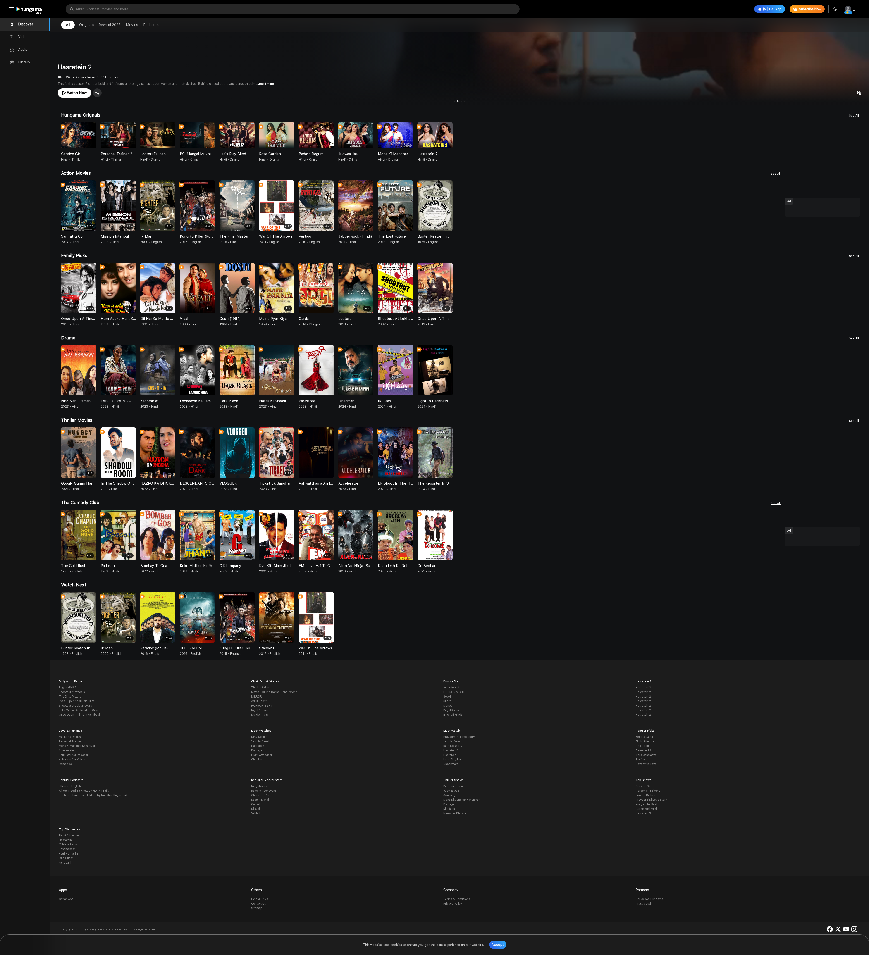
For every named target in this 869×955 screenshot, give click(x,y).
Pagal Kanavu (452, 710)
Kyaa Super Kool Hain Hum (76, 701)
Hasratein (257, 746)
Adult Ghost (259, 701)
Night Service (260, 710)
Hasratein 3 (643, 813)
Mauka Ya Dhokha (70, 736)
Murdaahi (65, 862)
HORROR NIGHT (262, 705)
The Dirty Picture (70, 696)
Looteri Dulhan (645, 795)
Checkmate (66, 750)
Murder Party (260, 714)
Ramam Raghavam (263, 790)
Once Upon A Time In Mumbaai (79, 714)
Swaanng (449, 795)
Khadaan (449, 808)
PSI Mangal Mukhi (647, 808)
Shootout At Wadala (72, 692)
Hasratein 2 (643, 687)
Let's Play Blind (453, 759)
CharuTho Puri (260, 795)
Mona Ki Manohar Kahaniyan (77, 746)
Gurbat (255, 804)
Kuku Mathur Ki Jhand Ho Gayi (78, 710)
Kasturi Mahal (260, 799)
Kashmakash (67, 849)
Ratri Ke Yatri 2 (453, 746)
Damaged (65, 764)
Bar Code (642, 759)
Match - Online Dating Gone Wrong (274, 692)
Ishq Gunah (66, 858)
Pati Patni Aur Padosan (74, 755)
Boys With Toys (646, 764)
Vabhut (255, 813)
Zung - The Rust (646, 804)
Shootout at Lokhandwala (75, 705)
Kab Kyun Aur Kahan (72, 759)
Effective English (70, 786)
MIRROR (256, 696)
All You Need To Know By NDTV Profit (84, 790)
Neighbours (259, 786)
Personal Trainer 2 (648, 790)
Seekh (447, 696)
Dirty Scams (259, 736)
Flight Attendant (261, 755)
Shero (447, 701)
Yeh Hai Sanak (260, 741)
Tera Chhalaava (646, 755)
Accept (498, 945)
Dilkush (256, 808)
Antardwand (451, 687)
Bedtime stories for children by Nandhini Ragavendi (93, 795)
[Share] (97, 92)
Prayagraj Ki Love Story (459, 736)
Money (447, 705)
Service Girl (643, 786)
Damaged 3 (643, 750)
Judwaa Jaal (451, 790)
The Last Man (260, 687)
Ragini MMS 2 (67, 687)
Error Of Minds (453, 714)
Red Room (643, 746)
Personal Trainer (70, 741)
